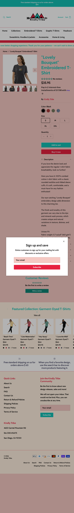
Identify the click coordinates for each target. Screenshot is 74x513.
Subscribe (37, 267)
